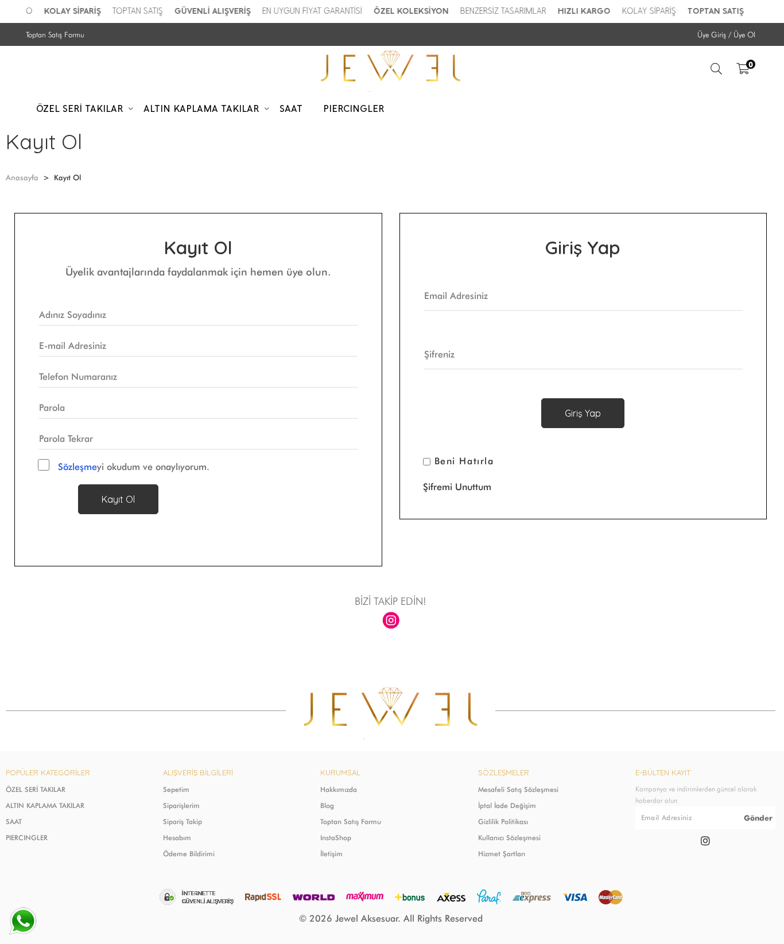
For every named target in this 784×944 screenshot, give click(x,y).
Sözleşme (77, 466)
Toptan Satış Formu (55, 34)
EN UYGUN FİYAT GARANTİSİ (308, 11)
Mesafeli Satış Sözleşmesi (518, 789)
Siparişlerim (181, 805)
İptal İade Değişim (507, 805)
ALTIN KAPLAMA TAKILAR (45, 805)
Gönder (758, 817)
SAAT (14, 821)
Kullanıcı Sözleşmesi (509, 837)
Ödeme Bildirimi (189, 853)
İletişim (331, 853)
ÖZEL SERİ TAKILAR (35, 789)
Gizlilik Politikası (503, 821)
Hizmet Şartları (501, 853)
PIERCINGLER (27, 837)
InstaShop (335, 837)
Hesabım (177, 837)
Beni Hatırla (464, 461)
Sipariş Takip (182, 821)
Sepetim (176, 789)
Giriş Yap (583, 413)
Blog (327, 805)
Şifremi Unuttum (457, 486)
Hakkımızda (338, 789)
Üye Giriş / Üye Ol (726, 34)
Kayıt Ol (118, 499)
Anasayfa (22, 177)
